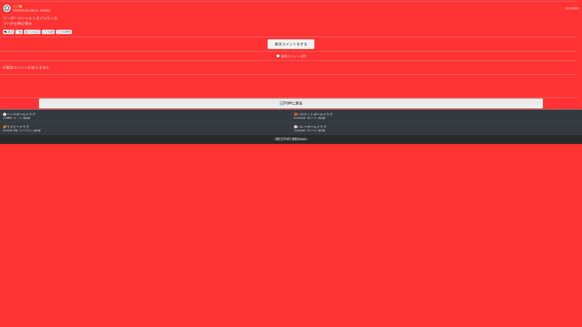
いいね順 (48, 31)
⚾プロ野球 (64, 31)
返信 (10, 31)
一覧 (19, 31)
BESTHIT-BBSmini (291, 139)
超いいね (32, 31)
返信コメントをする (291, 44)
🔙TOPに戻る (291, 103)
